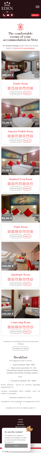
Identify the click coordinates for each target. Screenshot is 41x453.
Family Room (20, 83)
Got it (16, 446)
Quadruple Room (20, 274)
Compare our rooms (20, 348)
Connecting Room (20, 322)
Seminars (20, 424)
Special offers (20, 427)
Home (20, 419)
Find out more (16, 93)
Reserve (35, 15)
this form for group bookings (24, 48)
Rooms (20, 422)
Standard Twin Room (20, 179)
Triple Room (20, 227)
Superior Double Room (20, 131)
